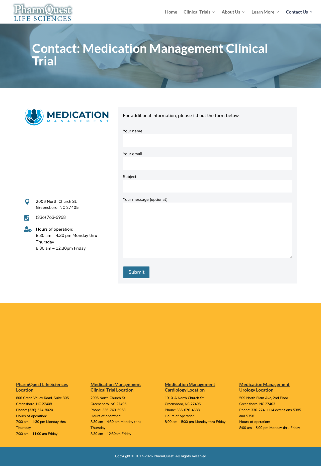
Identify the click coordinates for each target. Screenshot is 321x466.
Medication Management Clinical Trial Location (116, 387)
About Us (231, 12)
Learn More (263, 12)
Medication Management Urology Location (264, 387)
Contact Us (297, 12)
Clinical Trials (197, 12)
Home (171, 12)
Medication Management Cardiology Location (190, 387)
